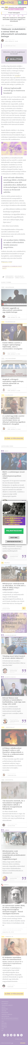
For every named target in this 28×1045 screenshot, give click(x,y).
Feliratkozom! (14, 531)
